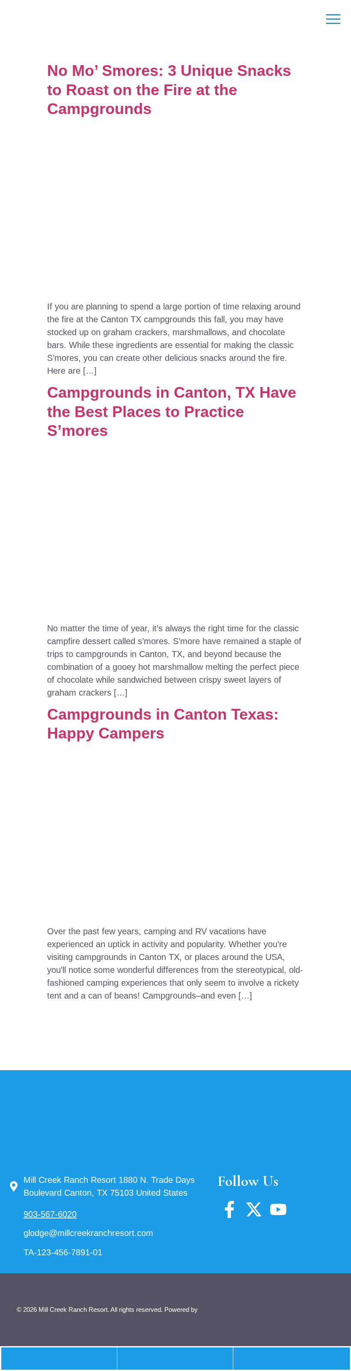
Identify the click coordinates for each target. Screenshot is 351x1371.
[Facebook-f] (229, 1209)
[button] (175, 1359)
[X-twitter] (254, 1209)
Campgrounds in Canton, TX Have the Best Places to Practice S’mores (171, 411)
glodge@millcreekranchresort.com (88, 1233)
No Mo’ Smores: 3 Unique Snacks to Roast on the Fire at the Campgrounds (169, 89)
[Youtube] (278, 1209)
